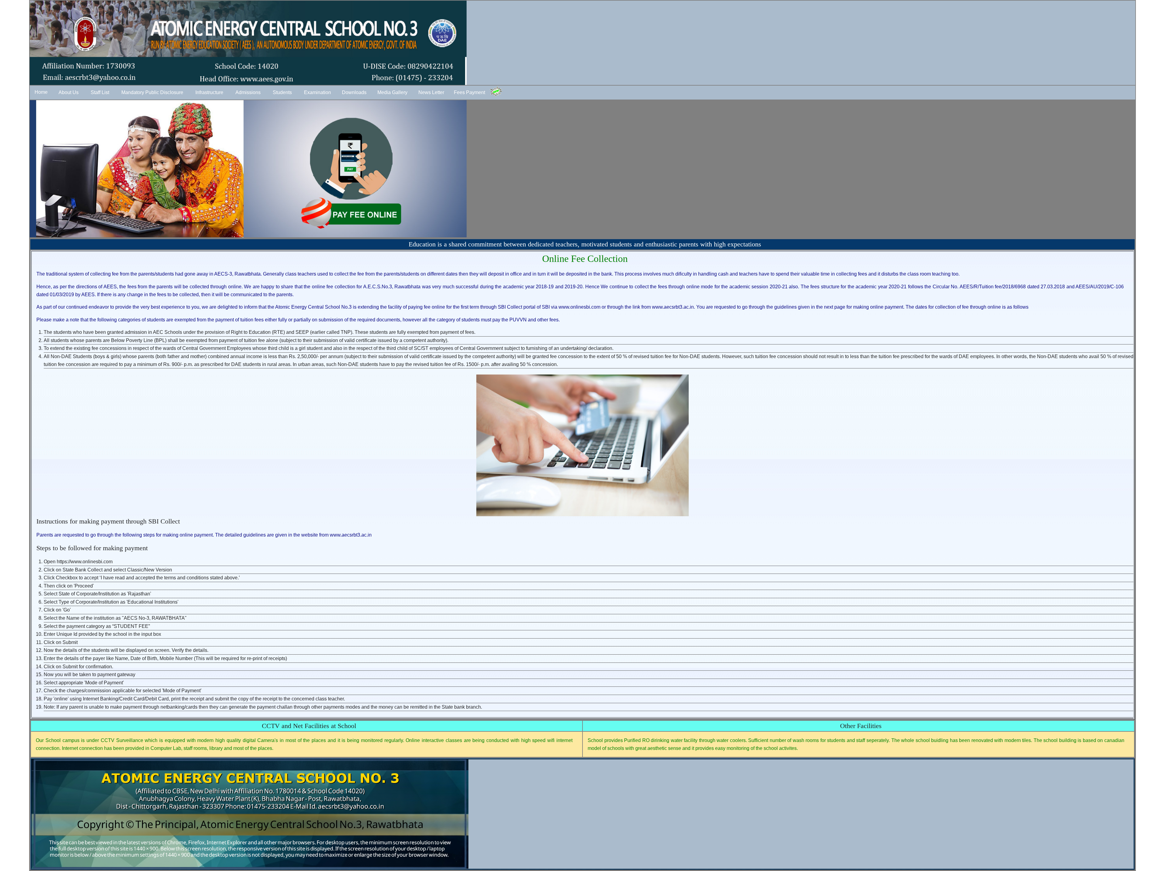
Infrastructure (209, 92)
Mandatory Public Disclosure (152, 92)
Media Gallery (392, 92)
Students (282, 92)
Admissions (248, 92)
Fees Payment (469, 92)
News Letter (431, 92)
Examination (317, 92)
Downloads (354, 92)
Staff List (100, 92)
